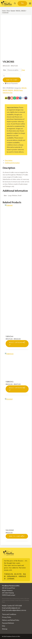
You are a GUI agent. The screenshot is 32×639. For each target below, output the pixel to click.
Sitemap (4, 629)
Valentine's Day (8, 93)
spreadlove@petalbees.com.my (16, 610)
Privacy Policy (6, 617)
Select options (15, 342)
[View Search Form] (15, 3)
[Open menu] (30, 3)
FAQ (3, 626)
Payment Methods (8, 623)
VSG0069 (10, 530)
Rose (21, 90)
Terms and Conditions (9, 614)
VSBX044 (9, 336)
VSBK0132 (9, 382)
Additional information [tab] (12, 163)
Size (4, 70)
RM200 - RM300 (13, 90)
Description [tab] (8, 160)
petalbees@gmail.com (13, 608)
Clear (23, 70)
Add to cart (11, 80)
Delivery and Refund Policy (10, 620)
